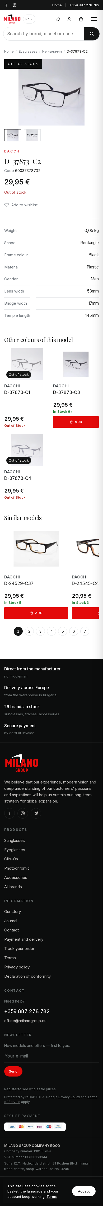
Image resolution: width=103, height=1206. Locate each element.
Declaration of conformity (27, 976)
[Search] (92, 33)
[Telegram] (36, 813)
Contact (11, 930)
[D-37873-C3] (76, 388)
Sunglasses (14, 840)
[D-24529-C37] (36, 572)
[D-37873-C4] (27, 467)
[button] (21, 205)
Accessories (15, 877)
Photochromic (17, 868)
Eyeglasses (28, 51)
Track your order (19, 948)
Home (57, 5)
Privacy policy (17, 967)
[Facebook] (9, 813)
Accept (84, 1191)
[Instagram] (22, 813)
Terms (51, 1196)
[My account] (69, 19)
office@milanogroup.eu (25, 1020)
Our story (12, 911)
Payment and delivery (23, 939)
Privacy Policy (69, 1097)
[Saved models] (57, 19)
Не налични (52, 51)
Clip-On (11, 858)
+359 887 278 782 (84, 5)
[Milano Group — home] (12, 19)
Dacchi (12, 151)
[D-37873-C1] (27, 388)
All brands (13, 886)
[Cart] (81, 19)
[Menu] (94, 19)
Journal (10, 920)
